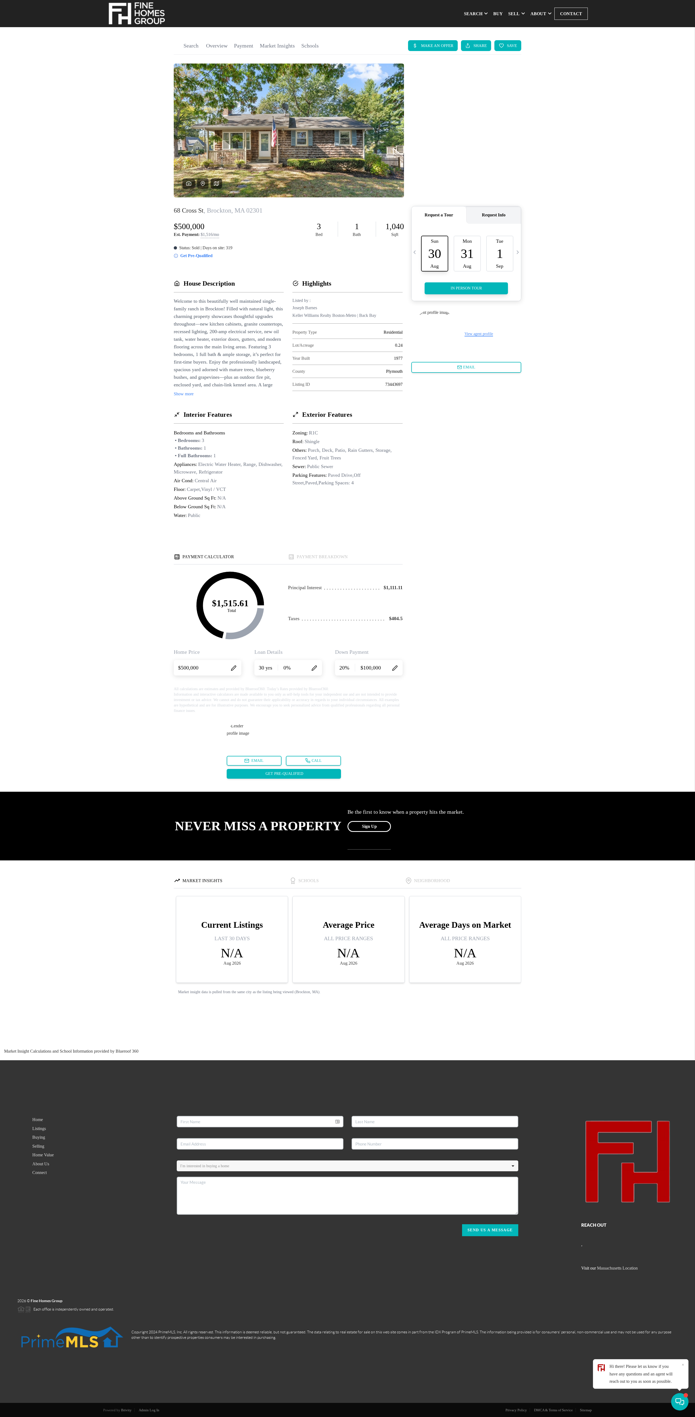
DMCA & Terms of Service (553, 1410)
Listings (39, 1128)
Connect (39, 1172)
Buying (38, 1137)
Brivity (126, 1410)
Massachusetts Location (617, 1268)
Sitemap (586, 1410)
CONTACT (571, 13)
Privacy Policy (516, 1410)
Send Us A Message (490, 1230)
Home (37, 1119)
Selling (38, 1146)
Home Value (43, 1155)
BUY (498, 13)
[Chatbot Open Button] (679, 1401)
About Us (40, 1164)
